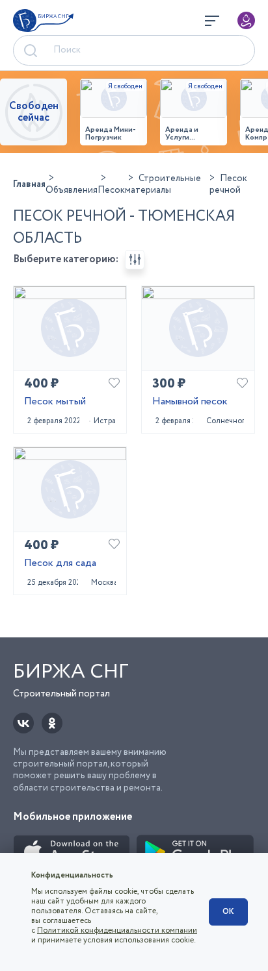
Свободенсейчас (34, 112)
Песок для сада (60, 564)
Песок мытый (55, 402)
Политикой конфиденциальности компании (117, 930)
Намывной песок (190, 402)
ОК (228, 911)
